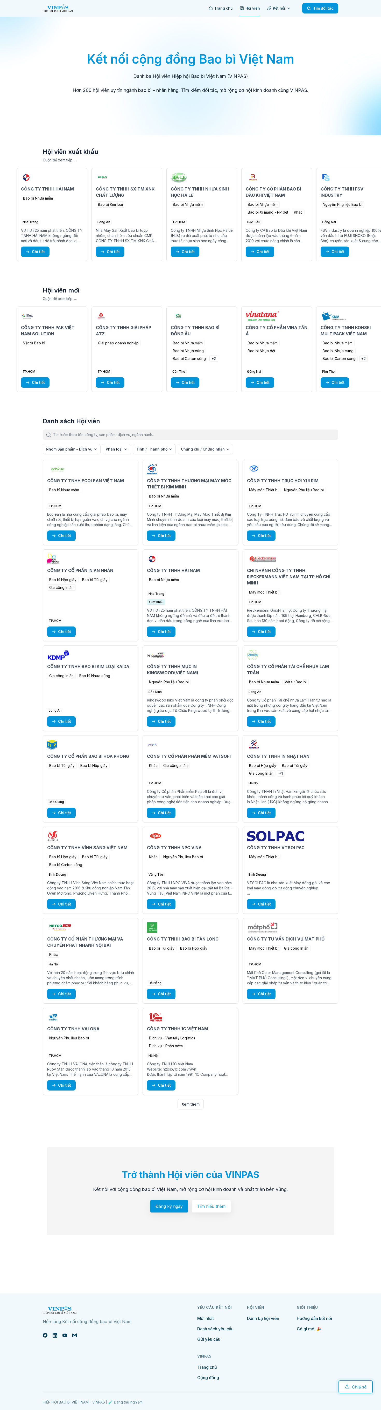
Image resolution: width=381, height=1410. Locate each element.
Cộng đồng (208, 1377)
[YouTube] (64, 1335)
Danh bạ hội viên (263, 1318)
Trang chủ (207, 1367)
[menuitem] (221, 8)
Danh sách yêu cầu (215, 1328)
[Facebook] (45, 1335)
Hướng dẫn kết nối (314, 1318)
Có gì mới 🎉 (309, 1328)
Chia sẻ (359, 1386)
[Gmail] (74, 1335)
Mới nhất (205, 1318)
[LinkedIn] (55, 1335)
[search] (195, 435)
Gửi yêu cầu (208, 1339)
